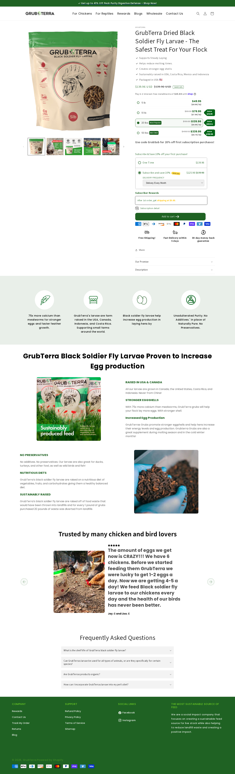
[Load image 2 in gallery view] (55, 146)
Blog (14, 735)
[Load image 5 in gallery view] (110, 146)
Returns (16, 729)
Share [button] (142, 249)
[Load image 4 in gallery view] (92, 146)
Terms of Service (75, 723)
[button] (198, 13)
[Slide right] (123, 146)
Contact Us (19, 717)
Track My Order (21, 723)
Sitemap (70, 729)
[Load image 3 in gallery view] (73, 146)
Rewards (17, 711)
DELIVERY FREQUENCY (153, 177)
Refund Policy (73, 711)
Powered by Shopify (50, 760)
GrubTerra (30, 760)
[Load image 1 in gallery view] (36, 146)
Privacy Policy (73, 717)
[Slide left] (23, 146)
